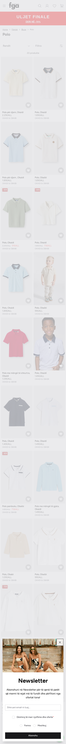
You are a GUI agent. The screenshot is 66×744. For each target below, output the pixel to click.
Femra (27, 725)
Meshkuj (42, 725)
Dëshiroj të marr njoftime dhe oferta (35, 717)
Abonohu (33, 735)
